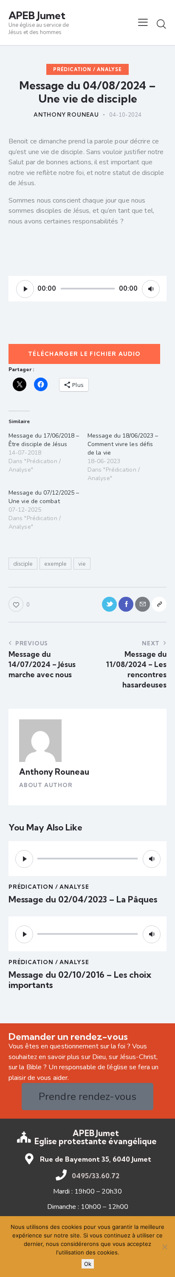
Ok (87, 1263)
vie (82, 563)
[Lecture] (25, 289)
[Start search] (161, 24)
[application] (87, 288)
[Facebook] (126, 604)
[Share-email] (142, 604)
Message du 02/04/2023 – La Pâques (82, 899)
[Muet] (151, 289)
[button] (143, 22)
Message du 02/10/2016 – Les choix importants (79, 980)
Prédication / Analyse (87, 69)
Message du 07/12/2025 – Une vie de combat (43, 497)
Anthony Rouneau (54, 772)
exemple (55, 563)
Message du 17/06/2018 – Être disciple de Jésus (43, 440)
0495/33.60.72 (95, 1175)
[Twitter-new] (109, 604)
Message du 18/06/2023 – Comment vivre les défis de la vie (123, 444)
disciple (23, 563)
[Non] (164, 1247)
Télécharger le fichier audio (84, 353)
